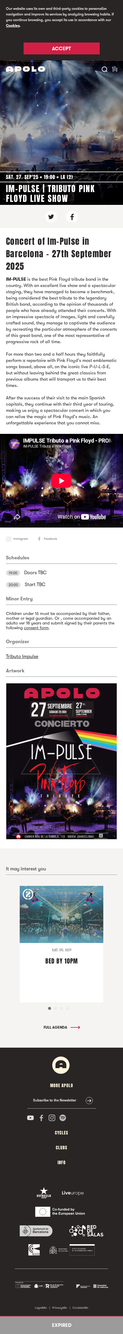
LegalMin (41, 1307)
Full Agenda (56, 1027)
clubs (61, 1148)
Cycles (61, 1133)
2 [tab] (55, 1008)
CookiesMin (80, 1307)
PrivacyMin (59, 1307)
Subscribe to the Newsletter (54, 1100)
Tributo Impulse (22, 656)
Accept (61, 48)
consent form (36, 627)
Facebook (50, 538)
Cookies (13, 25)
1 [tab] (49, 1008)
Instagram (20, 538)
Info (62, 1162)
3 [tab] (61, 1008)
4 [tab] (67, 1008)
